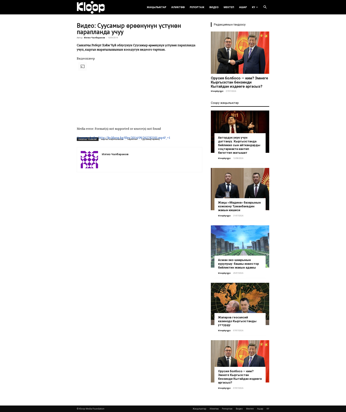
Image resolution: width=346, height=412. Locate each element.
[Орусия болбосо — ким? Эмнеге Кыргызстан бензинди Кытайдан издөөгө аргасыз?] (240, 52)
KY (253, 7)
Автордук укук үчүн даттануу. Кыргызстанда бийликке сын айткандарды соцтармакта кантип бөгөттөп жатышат (239, 145)
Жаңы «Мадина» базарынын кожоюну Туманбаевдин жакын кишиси (239, 206)
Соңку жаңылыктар (225, 103)
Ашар (243, 7)
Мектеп (229, 7)
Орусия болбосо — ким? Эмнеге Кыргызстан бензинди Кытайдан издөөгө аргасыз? (239, 82)
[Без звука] (78, 160)
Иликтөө (178, 7)
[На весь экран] (78, 164)
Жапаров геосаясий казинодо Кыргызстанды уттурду (237, 321)
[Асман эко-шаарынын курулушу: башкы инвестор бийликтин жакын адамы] (240, 246)
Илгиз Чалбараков (94, 37)
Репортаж (197, 7)
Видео (214, 7)
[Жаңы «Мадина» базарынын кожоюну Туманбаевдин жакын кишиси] (240, 189)
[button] (265, 7)
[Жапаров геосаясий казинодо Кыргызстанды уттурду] (240, 304)
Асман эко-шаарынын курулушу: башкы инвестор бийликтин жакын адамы (238, 263)
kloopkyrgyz (217, 91)
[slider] (138, 159)
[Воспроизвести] (78, 143)
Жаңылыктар (156, 7)
